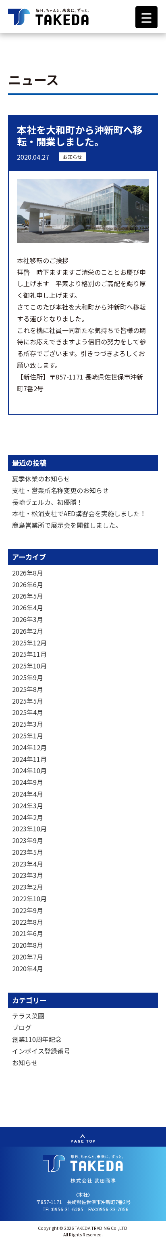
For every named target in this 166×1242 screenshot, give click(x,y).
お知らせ (72, 156)
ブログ (21, 1027)
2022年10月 (29, 898)
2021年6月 (27, 933)
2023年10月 (29, 828)
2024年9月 (27, 782)
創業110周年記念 (37, 1039)
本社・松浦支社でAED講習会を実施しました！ (79, 513)
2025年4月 (27, 712)
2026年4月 (27, 607)
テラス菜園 (28, 1016)
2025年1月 (27, 735)
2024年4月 (27, 794)
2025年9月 (27, 677)
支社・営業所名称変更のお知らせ (60, 490)
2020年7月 (27, 957)
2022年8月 (27, 922)
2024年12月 (29, 747)
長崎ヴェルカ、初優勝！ (47, 502)
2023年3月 (27, 875)
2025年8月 (27, 689)
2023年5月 (27, 852)
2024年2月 (27, 817)
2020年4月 (27, 968)
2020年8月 (27, 945)
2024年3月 (27, 805)
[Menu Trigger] (146, 17)
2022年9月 (27, 910)
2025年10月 (29, 666)
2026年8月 (27, 573)
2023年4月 (27, 864)
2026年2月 (27, 631)
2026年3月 (27, 619)
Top (157, 1231)
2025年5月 (27, 701)
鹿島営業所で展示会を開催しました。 (67, 525)
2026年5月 (27, 596)
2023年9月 (27, 840)
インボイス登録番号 (41, 1051)
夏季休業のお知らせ (41, 478)
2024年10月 (29, 770)
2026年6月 (27, 584)
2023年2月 (27, 887)
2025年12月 (29, 642)
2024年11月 (29, 759)
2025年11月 (29, 654)
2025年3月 (27, 724)
